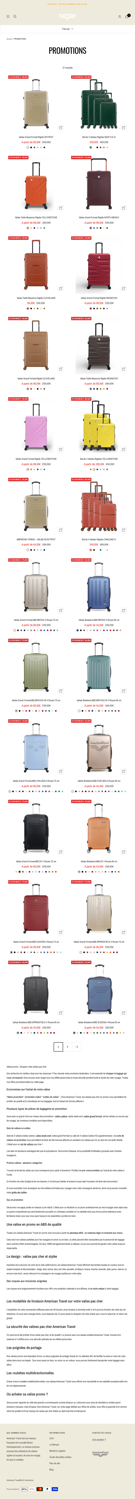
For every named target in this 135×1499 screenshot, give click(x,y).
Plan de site (54, 1463)
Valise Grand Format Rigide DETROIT (36, 137)
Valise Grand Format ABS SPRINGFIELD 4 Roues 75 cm (99, 941)
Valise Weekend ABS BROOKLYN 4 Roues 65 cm (99, 700)
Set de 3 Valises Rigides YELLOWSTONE (99, 459)
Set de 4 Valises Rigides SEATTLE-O (99, 137)
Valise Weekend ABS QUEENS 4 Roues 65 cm (99, 1022)
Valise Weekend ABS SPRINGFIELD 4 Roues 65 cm (36, 1022)
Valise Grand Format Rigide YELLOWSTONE (36, 459)
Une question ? (99, 1439)
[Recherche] (15, 16)
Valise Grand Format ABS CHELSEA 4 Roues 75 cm (36, 781)
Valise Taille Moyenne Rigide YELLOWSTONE (36, 217)
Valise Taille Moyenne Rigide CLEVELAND (36, 298)
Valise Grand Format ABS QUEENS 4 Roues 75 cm (36, 941)
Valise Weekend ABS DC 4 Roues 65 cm (99, 861)
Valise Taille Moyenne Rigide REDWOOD (99, 378)
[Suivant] (76, 1046)
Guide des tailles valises (60, 1457)
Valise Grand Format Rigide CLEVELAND (36, 378)
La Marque (54, 1444)
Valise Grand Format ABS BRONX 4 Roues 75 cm (36, 620)
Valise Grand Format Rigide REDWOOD (99, 298)
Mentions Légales (57, 1450)
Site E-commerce (26, 1480)
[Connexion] (119, 16)
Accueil (9, 38)
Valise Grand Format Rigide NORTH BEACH (99, 217)
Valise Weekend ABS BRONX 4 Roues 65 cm (99, 620)
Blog (51, 1469)
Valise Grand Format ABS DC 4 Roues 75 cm (36, 861)
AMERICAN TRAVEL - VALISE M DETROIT (36, 539)
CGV (51, 1438)
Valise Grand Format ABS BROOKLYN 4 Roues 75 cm (36, 700)
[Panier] (126, 16)
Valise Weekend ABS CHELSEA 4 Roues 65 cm (99, 781)
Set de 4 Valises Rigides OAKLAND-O (99, 539)
